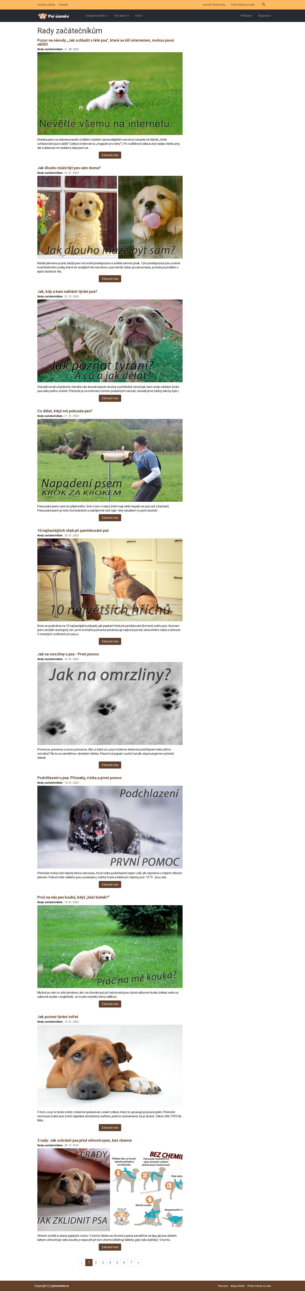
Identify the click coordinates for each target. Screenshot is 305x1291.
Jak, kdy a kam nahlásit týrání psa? (67, 291)
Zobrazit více (109, 155)
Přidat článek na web (242, 4)
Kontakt (63, 4)
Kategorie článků (96, 15)
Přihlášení (246, 15)
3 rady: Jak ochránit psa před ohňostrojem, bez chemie (84, 1140)
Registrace (264, 15)
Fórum (138, 15)
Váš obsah (120, 15)
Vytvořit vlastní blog (214, 4)
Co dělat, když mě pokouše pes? (64, 411)
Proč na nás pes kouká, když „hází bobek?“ (73, 897)
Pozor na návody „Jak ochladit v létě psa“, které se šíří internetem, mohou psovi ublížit (105, 42)
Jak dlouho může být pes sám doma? (69, 168)
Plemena (223, 1286)
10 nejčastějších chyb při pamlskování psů (73, 530)
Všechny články (46, 4)
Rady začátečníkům (50, 49)
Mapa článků (238, 1286)
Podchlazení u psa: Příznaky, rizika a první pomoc (79, 778)
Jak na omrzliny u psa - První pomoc (68, 654)
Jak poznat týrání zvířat (57, 1017)
